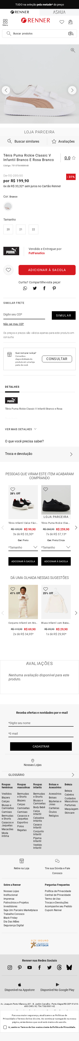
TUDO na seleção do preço (39, 4)
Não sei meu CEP (13, 324)
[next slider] (2, 527)
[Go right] (72, 90)
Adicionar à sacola (47, 270)
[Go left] (6, 90)
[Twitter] (49, 968)
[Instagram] (9, 968)
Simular (63, 315)
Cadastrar (41, 746)
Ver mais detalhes (18, 429)
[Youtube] (29, 968)
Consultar (57, 359)
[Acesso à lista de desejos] (61, 23)
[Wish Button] (8, 270)
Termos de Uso (25, 1019)
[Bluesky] (69, 968)
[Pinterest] (19, 968)
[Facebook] (39, 968)
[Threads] (59, 968)
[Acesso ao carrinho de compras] (70, 23)
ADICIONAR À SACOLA (23, 561)
